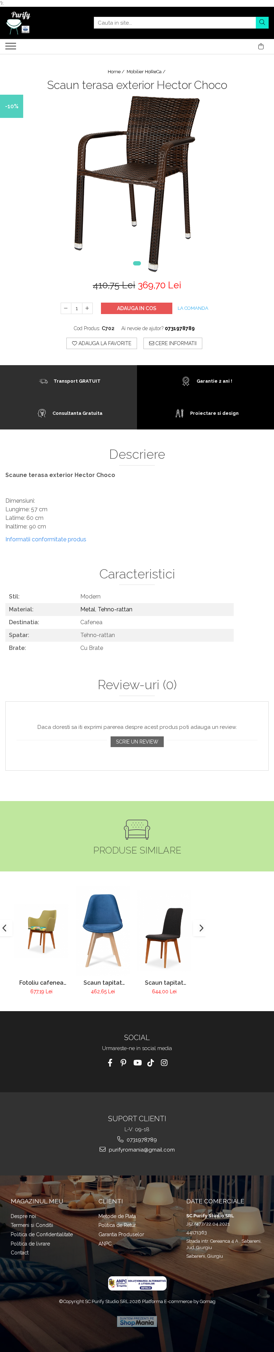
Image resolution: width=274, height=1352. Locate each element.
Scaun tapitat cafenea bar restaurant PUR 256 (103, 982)
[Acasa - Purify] (41, 22)
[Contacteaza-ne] (243, 46)
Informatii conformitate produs (45, 539)
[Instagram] (164, 1063)
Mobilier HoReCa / (147, 71)
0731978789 (141, 1140)
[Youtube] (137, 1063)
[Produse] (11, 48)
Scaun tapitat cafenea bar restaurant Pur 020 (164, 982)
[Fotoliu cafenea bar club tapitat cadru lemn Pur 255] (41, 931)
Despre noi (23, 1216)
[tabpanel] (137, 184)
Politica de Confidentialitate (42, 1234)
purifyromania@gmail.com (141, 1150)
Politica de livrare (30, 1244)
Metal (87, 609)
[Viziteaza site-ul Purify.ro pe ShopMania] (137, 1321)
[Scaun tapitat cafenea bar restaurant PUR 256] (103, 930)
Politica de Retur (117, 1225)
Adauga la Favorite (104, 343)
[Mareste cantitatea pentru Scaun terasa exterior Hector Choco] (87, 308)
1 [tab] (137, 263)
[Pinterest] (123, 1063)
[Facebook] (110, 1063)
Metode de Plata (117, 1216)
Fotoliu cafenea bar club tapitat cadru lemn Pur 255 (41, 982)
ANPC (105, 1244)
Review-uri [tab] (137, 685)
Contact (20, 1253)
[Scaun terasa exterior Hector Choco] (137, 184)
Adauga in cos (136, 308)
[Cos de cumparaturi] (261, 46)
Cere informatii (175, 343)
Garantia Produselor (121, 1234)
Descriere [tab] (137, 454)
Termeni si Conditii (32, 1225)
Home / (117, 71)
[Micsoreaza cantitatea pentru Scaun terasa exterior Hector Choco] (66, 308)
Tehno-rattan (115, 609)
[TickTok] (150, 1063)
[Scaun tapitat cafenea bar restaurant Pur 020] (164, 930)
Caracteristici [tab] (137, 574)
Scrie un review (137, 742)
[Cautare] (262, 23)
